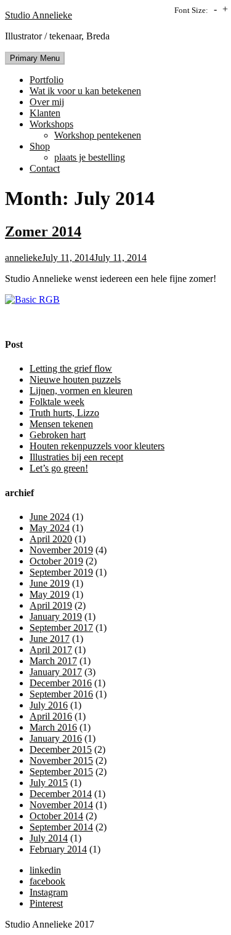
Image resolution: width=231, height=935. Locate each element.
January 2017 (56, 672)
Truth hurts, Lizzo (64, 412)
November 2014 (61, 805)
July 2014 (49, 838)
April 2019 (51, 605)
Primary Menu (35, 58)
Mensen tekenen (61, 424)
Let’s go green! (59, 468)
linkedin (45, 870)
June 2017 (50, 638)
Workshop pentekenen (97, 135)
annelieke (23, 257)
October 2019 (56, 561)
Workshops (51, 124)
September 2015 (61, 771)
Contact (45, 168)
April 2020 (51, 539)
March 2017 (53, 661)
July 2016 (49, 705)
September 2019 (61, 572)
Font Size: (191, 10)
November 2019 (61, 550)
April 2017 (51, 649)
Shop (40, 146)
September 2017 (61, 627)
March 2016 (53, 727)
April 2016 (51, 716)
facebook (47, 881)
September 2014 (61, 827)
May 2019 (50, 594)
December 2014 (61, 794)
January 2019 (56, 616)
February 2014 (58, 849)
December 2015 (61, 749)
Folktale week (57, 401)
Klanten (45, 113)
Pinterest (46, 903)
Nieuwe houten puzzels (75, 379)
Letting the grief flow (71, 368)
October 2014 (56, 816)
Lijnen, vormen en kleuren (81, 390)
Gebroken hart (58, 435)
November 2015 (61, 760)
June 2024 (50, 517)
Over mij (47, 102)
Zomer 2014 (43, 231)
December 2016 (61, 683)
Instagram (49, 892)
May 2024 (50, 528)
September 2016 (61, 694)
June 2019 (50, 583)
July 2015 (49, 782)
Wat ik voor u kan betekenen (85, 91)
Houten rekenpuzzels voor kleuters (97, 446)
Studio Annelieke (38, 15)
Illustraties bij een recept (76, 457)
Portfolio (46, 79)
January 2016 (56, 738)
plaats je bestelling (89, 157)
